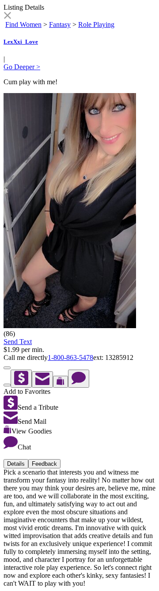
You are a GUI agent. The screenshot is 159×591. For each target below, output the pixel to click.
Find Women (23, 24)
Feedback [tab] (44, 463)
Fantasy (60, 24)
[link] (7, 16)
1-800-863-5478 (70, 357)
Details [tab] (16, 463)
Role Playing (96, 24)
